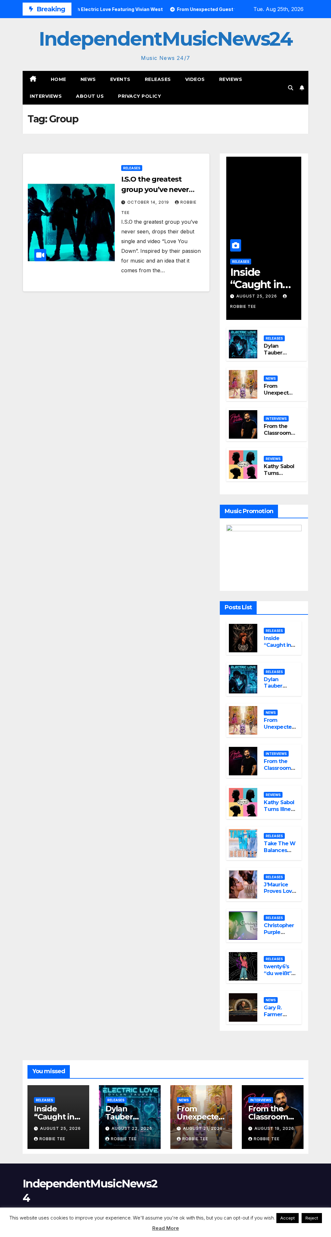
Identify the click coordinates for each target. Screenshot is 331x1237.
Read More (165, 1228)
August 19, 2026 (274, 1128)
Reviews (230, 79)
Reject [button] (311, 1217)
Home (58, 79)
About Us (90, 96)
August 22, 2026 (132, 1128)
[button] (290, 87)
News (88, 79)
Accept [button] (287, 1217)
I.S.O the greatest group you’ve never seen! (155, 189)
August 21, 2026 (203, 1128)
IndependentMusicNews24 (165, 39)
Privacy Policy (139, 96)
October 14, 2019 (148, 202)
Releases (158, 79)
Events (120, 79)
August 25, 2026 (257, 296)
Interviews (46, 96)
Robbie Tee (52, 1138)
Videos (195, 79)
